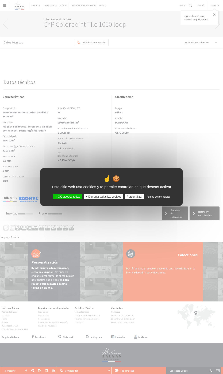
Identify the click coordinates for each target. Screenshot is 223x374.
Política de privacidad (158, 196)
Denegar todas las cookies (104, 196)
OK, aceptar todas (68, 196)
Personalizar (134, 196)
